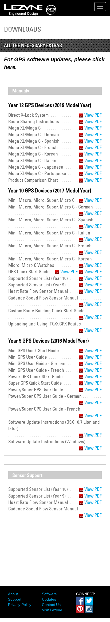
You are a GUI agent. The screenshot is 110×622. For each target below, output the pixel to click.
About (13, 594)
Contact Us (51, 604)
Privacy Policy (19, 604)
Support (14, 599)
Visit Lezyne (52, 610)
